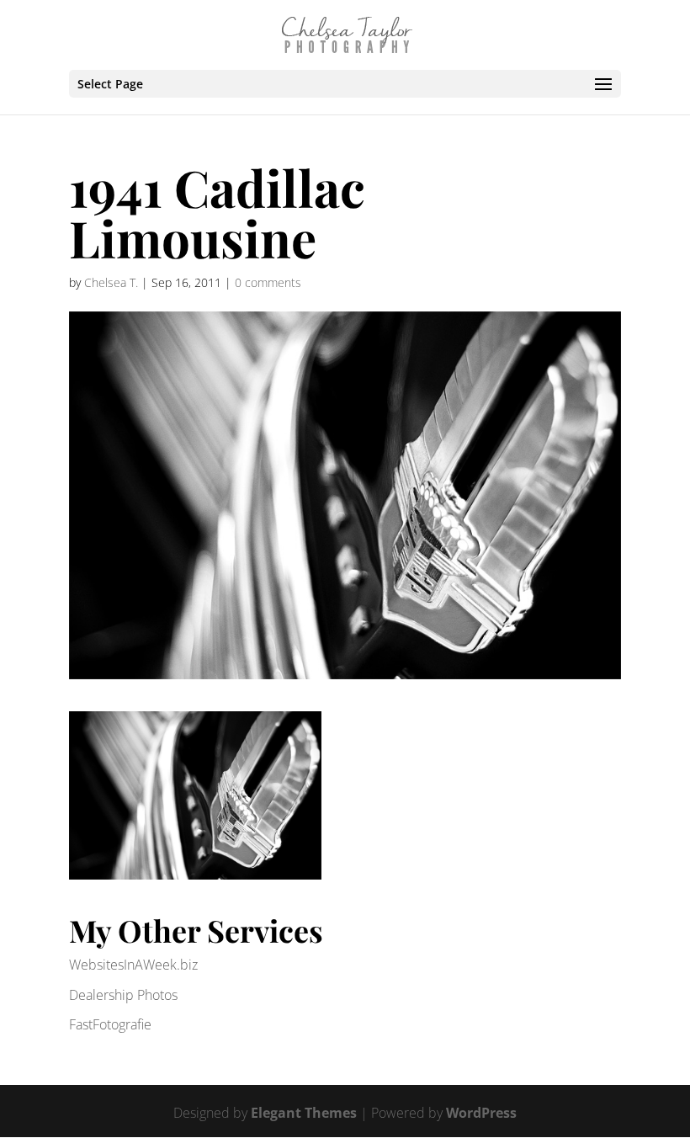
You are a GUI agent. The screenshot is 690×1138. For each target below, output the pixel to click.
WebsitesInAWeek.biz (133, 964)
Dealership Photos (123, 995)
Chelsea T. (111, 282)
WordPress (481, 1112)
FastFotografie (110, 1024)
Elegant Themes (304, 1112)
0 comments (268, 282)
